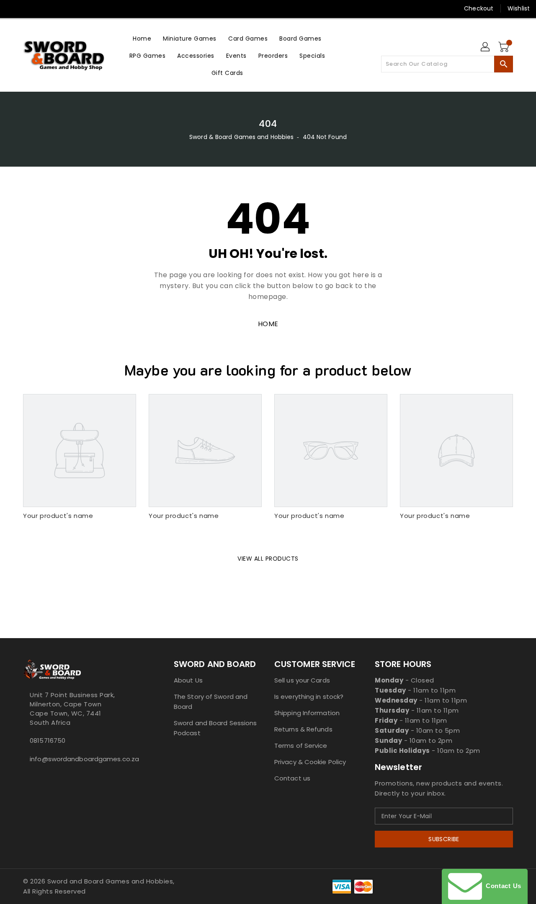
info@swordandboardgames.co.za (82, 759)
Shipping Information (307, 712)
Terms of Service (300, 745)
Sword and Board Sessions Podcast (215, 728)
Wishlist (519, 8)
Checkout (478, 8)
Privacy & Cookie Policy (310, 761)
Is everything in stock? (308, 696)
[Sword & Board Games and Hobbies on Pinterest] (45, 8)
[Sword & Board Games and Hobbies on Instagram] (61, 8)
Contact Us (501, 885)
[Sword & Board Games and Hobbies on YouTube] (93, 8)
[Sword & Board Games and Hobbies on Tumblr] (77, 8)
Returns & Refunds (303, 729)
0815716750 (47, 740)
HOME (268, 324)
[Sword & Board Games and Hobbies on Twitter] (29, 8)
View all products (268, 558)
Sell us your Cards (302, 680)
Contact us (292, 778)
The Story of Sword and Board (210, 701)
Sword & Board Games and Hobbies (241, 137)
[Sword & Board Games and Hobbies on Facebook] (13, 8)
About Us (188, 680)
